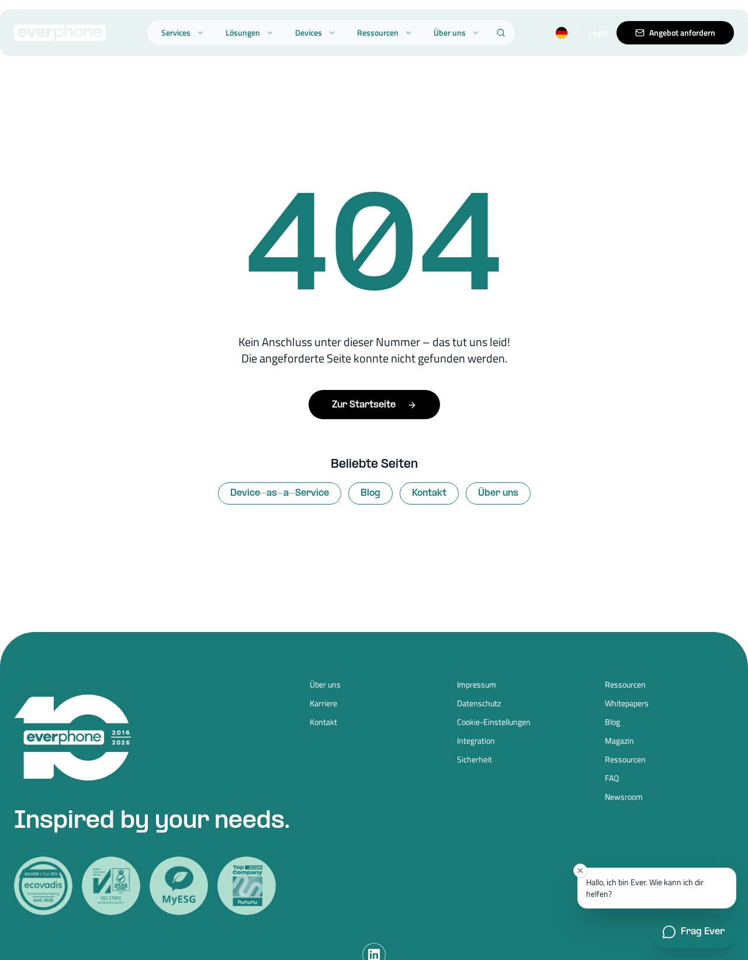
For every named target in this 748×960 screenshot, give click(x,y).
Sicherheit (474, 759)
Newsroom (624, 797)
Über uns (450, 32)
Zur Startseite (364, 405)
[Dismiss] (580, 871)
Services (176, 32)
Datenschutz (479, 703)
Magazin (619, 741)
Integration (476, 741)
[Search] (500, 32)
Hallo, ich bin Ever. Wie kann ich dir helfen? (645, 888)
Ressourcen (378, 32)
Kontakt (429, 493)
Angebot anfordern (682, 32)
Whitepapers (627, 703)
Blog (370, 493)
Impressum (476, 684)
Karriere (323, 703)
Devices (308, 32)
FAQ (612, 778)
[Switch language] (567, 33)
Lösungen (243, 32)
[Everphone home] (60, 33)
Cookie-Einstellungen (494, 722)
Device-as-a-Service (279, 493)
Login (597, 33)
